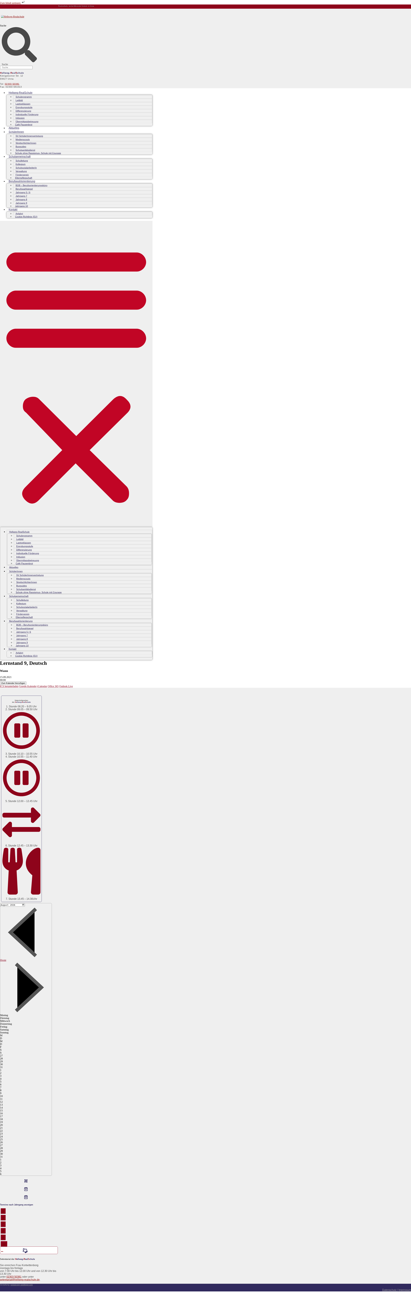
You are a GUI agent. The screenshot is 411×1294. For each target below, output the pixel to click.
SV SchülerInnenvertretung (29, 136)
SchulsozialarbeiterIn (26, 167)
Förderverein (22, 174)
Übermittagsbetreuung (27, 121)
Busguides (21, 146)
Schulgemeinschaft (20, 156)
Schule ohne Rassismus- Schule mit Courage (38, 153)
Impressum (404, 1290)
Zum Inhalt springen (10, 3)
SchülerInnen (16, 131)
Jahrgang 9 (21, 203)
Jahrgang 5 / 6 (23, 192)
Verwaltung (21, 171)
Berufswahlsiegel (24, 189)
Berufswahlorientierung (22, 181)
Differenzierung (23, 111)
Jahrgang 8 (21, 199)
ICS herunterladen (9, 686)
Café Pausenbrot (23, 124)
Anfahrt (19, 213)
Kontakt (13, 209)
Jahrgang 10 (21, 206)
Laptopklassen (23, 104)
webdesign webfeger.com (21, 1285)
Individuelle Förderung (27, 114)
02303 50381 (12, 84)
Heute (3, 960)
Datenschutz (389, 1290)
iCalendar (42, 686)
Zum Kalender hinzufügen (13, 683)
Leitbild (19, 100)
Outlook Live (66, 686)
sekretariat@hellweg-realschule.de (20, 1279)
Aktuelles (14, 128)
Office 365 (53, 686)
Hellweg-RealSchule (20, 92)
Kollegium (21, 164)
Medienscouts (23, 139)
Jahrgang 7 (21, 196)
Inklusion (20, 118)
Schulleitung (22, 160)
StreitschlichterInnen (26, 143)
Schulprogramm (24, 96)
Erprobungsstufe (24, 107)
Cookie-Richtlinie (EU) (26, 216)
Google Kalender (28, 686)
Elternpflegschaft (23, 178)
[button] (76, 374)
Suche (3, 25)
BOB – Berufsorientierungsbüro (31, 185)
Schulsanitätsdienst (25, 150)
